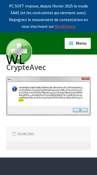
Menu (81, 43)
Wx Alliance (65, 26)
